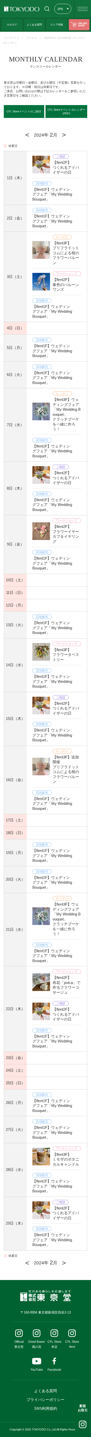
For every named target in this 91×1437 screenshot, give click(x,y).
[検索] (46, 9)
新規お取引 (83, 1408)
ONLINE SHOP (82, 24)
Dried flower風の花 (36, 1344)
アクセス (32, 38)
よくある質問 (45, 1391)
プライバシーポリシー (45, 1399)
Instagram (82, 1424)
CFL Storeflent (72, 1344)
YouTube (37, 1369)
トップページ (11, 38)
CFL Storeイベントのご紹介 (24, 111)
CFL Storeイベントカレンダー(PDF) (66, 111)
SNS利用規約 (45, 1408)
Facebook (54, 1369)
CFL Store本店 (54, 1344)
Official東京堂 (19, 1344)
